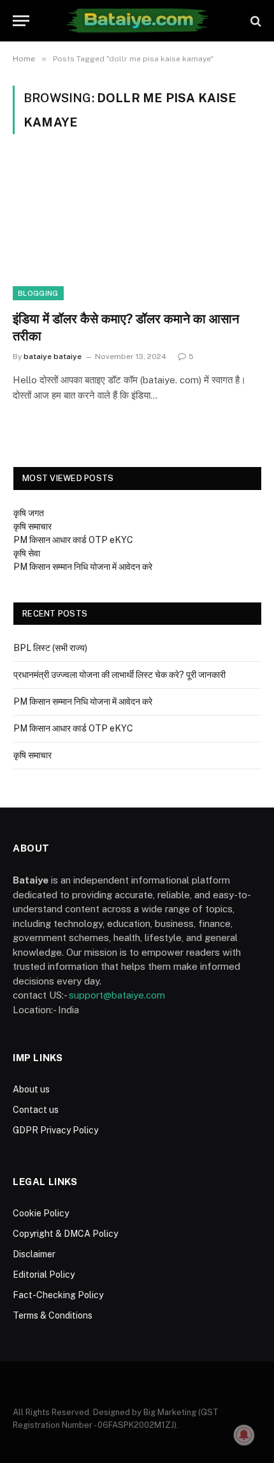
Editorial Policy (44, 1274)
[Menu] (21, 20)
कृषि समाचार (32, 526)
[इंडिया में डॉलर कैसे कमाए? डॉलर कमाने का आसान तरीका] (137, 230)
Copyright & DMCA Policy (65, 1234)
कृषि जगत (28, 513)
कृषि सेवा (26, 553)
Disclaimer (34, 1254)
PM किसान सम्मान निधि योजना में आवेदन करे (82, 567)
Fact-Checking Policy (58, 1295)
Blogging (38, 293)
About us (31, 1089)
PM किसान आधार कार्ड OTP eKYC (73, 540)
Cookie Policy (41, 1213)
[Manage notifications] (244, 1435)
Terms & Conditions (52, 1315)
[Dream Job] (136, 21)
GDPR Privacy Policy (55, 1130)
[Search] (254, 20)
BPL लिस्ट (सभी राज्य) (50, 648)
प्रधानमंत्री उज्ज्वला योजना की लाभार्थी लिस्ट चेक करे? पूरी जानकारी (119, 675)
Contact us (36, 1110)
